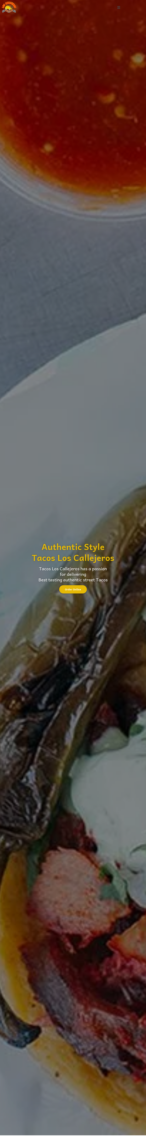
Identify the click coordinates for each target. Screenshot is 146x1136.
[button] (118, 7)
